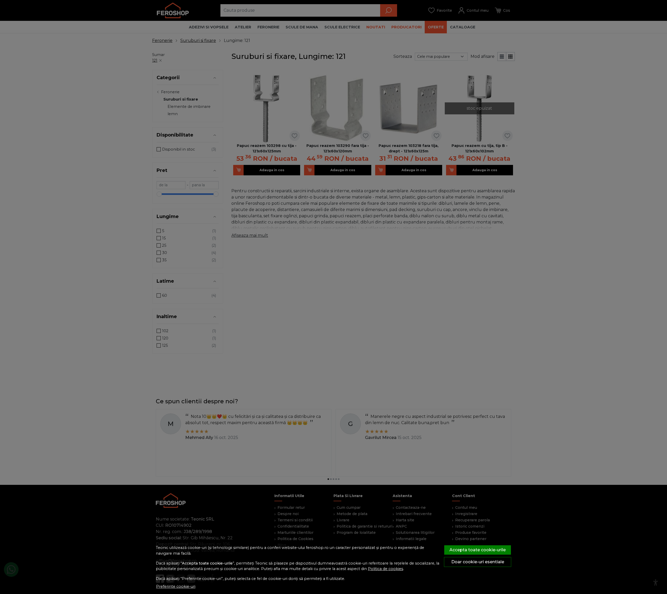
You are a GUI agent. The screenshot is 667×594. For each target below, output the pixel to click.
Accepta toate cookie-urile (477, 549)
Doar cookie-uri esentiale (477, 561)
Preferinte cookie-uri (175, 586)
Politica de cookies (385, 568)
